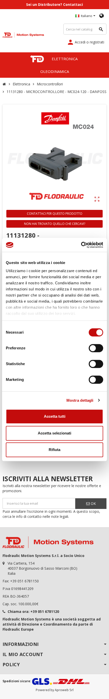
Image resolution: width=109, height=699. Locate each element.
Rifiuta (54, 449)
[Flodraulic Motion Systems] (23, 34)
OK (93, 503)
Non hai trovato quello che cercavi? (54, 224)
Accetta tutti (54, 416)
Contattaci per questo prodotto (54, 213)
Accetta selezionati (54, 433)
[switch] (96, 348)
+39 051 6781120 (44, 611)
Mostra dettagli (80, 400)
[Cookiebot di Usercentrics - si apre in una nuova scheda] (81, 245)
